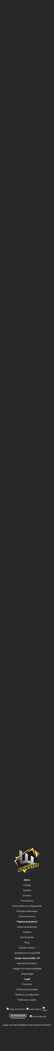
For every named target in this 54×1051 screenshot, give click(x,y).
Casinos (27, 932)
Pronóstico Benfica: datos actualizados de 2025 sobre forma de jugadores (29, 138)
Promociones (27, 937)
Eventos (27, 895)
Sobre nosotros (27, 916)
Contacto (27, 984)
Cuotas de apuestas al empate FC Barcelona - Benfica (29, 114)
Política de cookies (27, 999)
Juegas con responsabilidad (27, 968)
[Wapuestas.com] (15, 8)
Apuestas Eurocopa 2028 (27, 952)
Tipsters (27, 890)
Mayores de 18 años (27, 963)
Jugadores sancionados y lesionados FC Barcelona (25, 131)
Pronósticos (27, 900)
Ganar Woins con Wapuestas (27, 905)
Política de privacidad (27, 989)
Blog (27, 942)
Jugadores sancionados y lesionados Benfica (25, 146)
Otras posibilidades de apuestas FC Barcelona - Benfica (30, 158)
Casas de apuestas (27, 926)
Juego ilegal (27, 973)
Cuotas (27, 885)
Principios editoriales (27, 911)
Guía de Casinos (27, 947)
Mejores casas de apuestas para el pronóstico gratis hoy (29, 165)
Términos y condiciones (27, 994)
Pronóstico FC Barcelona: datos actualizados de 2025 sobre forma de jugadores (29, 123)
